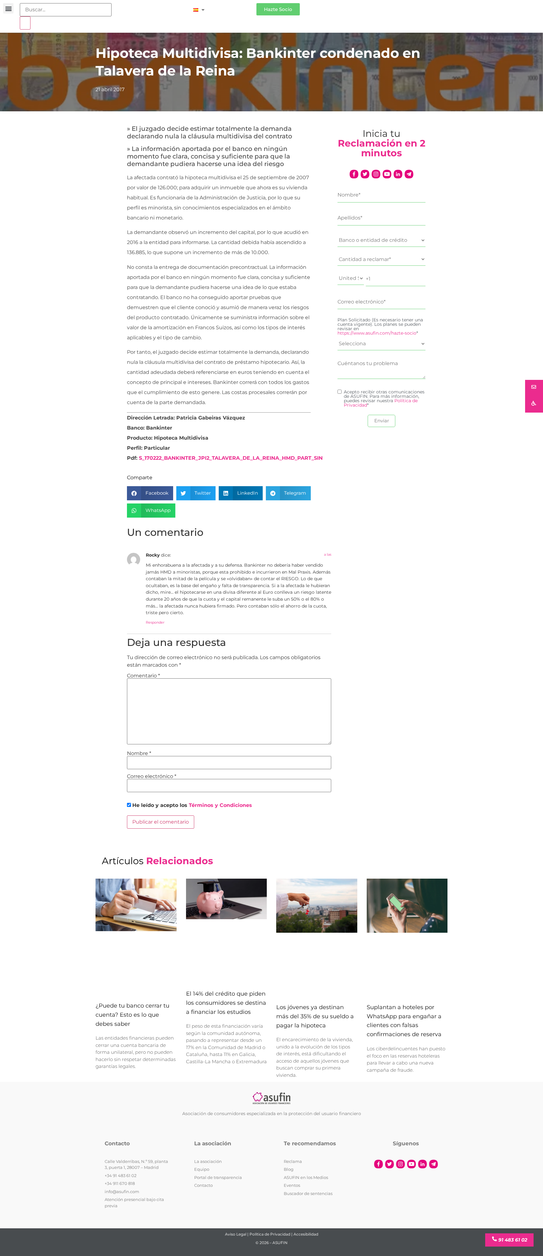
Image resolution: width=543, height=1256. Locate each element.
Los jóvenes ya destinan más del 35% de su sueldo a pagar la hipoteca (315, 1016)
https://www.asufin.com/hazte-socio (376, 333)
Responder (155, 622)
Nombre (139, 753)
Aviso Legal (235, 1234)
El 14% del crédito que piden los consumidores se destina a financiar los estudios (226, 1002)
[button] (8, 8)
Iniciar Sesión (233, 7)
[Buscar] (25, 23)
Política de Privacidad (270, 1234)
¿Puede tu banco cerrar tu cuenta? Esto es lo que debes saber (132, 1014)
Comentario (143, 675)
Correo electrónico (151, 776)
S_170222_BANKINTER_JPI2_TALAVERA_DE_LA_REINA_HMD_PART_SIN (231, 458)
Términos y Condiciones (220, 805)
